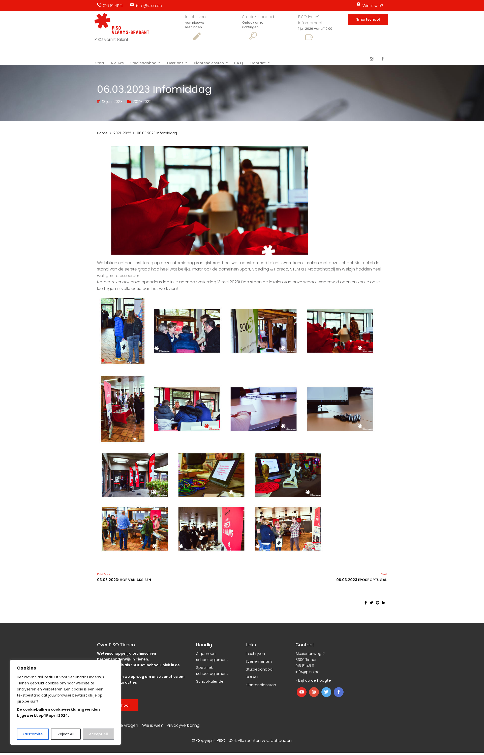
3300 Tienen (306, 659)
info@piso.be (149, 6)
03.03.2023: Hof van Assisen (124, 579)
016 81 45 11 (113, 6)
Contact (258, 63)
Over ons (175, 63)
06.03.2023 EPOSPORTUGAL (361, 579)
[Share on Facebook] (366, 602)
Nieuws (117, 63)
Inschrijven (195, 17)
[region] (65, 702)
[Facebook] (382, 59)
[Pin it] (377, 602)
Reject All (65, 734)
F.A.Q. (239, 63)
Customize (33, 734)
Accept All (98, 734)
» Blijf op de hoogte (313, 680)
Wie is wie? (372, 6)
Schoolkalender (210, 681)
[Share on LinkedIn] (383, 602)
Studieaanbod (143, 63)
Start (99, 63)
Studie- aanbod (258, 17)
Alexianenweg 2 (310, 653)
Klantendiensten (209, 63)
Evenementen (259, 661)
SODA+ (252, 677)
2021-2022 (142, 101)
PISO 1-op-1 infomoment (310, 20)
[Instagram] (371, 59)
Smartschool (368, 19)
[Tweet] (371, 602)
